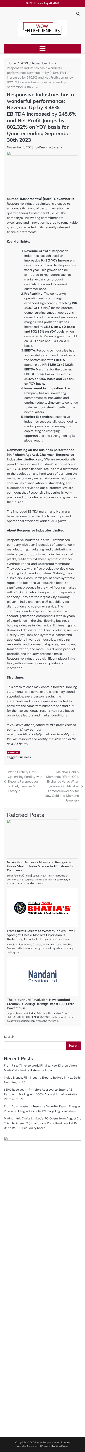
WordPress (62, 1446)
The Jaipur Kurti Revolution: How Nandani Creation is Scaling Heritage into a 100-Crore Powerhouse (40, 1004)
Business (13, 752)
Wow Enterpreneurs (48, 1442)
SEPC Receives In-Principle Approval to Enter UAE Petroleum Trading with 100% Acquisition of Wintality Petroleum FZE (40, 1094)
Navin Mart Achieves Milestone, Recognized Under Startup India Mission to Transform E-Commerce (40, 866)
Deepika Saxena (50, 147)
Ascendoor (33, 1446)
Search (9, 1037)
